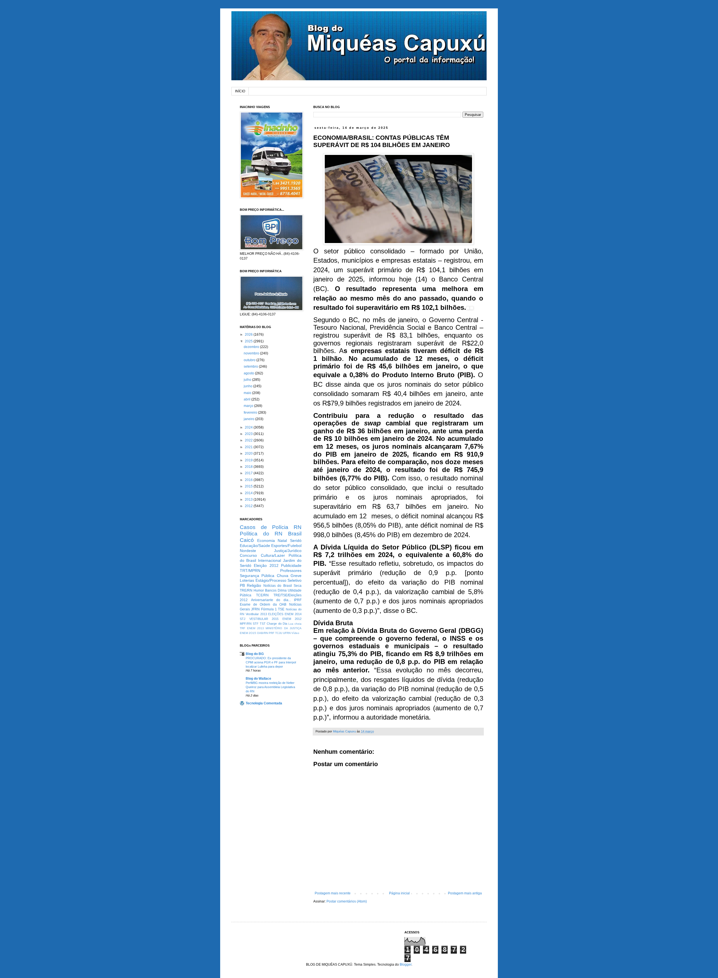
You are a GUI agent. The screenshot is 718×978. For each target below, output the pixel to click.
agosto (249, 373)
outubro (250, 360)
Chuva (282, 575)
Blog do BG (255, 654)
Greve (296, 575)
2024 (249, 427)
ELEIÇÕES (275, 614)
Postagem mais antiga (465, 893)
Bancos (271, 590)
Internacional (269, 560)
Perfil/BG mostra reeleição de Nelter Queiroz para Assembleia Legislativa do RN (270, 687)
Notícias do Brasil (277, 586)
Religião (254, 585)
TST (263, 623)
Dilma (282, 590)
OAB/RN (262, 633)
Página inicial (399, 893)
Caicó (247, 540)
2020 (249, 453)
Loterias (247, 580)
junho (248, 386)
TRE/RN (246, 590)
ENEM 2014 (293, 614)
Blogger (405, 964)
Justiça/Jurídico (288, 550)
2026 (249, 334)
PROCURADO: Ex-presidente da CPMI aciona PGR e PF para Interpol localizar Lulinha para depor (271, 662)
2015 (249, 486)
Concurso (248, 555)
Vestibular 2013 (256, 614)
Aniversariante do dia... (271, 600)
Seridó (296, 540)
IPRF (298, 600)
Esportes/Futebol (286, 545)
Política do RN (261, 534)
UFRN (287, 633)
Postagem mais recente (333, 893)
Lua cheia (295, 623)
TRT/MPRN (250, 570)
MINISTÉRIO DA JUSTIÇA (284, 628)
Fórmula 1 (269, 609)
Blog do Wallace (258, 679)
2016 (249, 480)
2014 (249, 493)
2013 (249, 499)
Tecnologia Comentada (264, 703)
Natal (282, 540)
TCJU (278, 633)
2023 (249, 434)
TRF (242, 628)
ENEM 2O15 (248, 633)
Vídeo (295, 633)
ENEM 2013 (255, 628)
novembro (252, 353)
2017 (249, 473)
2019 (249, 460)
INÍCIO (240, 91)
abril (247, 399)
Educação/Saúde (255, 545)
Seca (298, 586)
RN (298, 527)
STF (256, 623)
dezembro (252, 347)
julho (248, 380)
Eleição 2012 (266, 565)
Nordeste (248, 550)
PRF (271, 633)
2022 (249, 440)
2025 (249, 341)
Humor (259, 590)
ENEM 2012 (292, 618)
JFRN (255, 609)
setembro (251, 366)
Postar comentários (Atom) (346, 901)
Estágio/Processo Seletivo (279, 580)
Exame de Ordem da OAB (263, 604)
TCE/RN (262, 595)
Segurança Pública (257, 575)
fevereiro (251, 412)
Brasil (295, 534)
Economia (266, 540)
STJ (242, 618)
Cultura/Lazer (273, 555)
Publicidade (291, 565)
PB (242, 585)
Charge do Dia (277, 623)
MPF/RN (246, 623)
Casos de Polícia (264, 527)
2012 (249, 506)
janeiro (249, 419)
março (249, 406)
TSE (281, 609)
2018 (249, 467)
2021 (249, 447)
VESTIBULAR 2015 (264, 618)
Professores (291, 570)
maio (248, 393)
